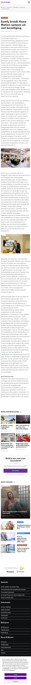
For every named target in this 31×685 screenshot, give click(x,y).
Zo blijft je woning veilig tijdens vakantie (7, 427)
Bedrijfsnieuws (5, 627)
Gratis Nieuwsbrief (6, 647)
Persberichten (4, 644)
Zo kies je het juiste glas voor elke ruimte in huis (23, 550)
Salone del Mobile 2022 (7, 597)
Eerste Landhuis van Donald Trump (10, 587)
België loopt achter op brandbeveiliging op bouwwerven (22, 445)
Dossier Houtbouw (6, 607)
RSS (2, 650)
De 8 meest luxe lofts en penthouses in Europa (13, 589)
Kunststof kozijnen (6, 612)
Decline (15, 678)
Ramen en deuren (5, 609)
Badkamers (6, 487)
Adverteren (4, 642)
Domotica (9, 7)
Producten (22, 7)
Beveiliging (16, 7)
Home (3, 7)
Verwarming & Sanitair (21, 533)
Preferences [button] (11, 670)
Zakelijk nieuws (5, 630)
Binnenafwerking (22, 545)
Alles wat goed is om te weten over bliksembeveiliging (22, 427)
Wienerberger (4, 615)
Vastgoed (20, 522)
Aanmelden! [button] (15, 470)
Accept (15, 674)
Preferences (15, 681)
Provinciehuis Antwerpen (7, 592)
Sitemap (3, 653)
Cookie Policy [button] (6, 668)
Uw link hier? (4, 618)
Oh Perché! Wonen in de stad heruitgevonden (13, 595)
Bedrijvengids (4, 632)
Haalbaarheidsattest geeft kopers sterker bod (24, 527)
